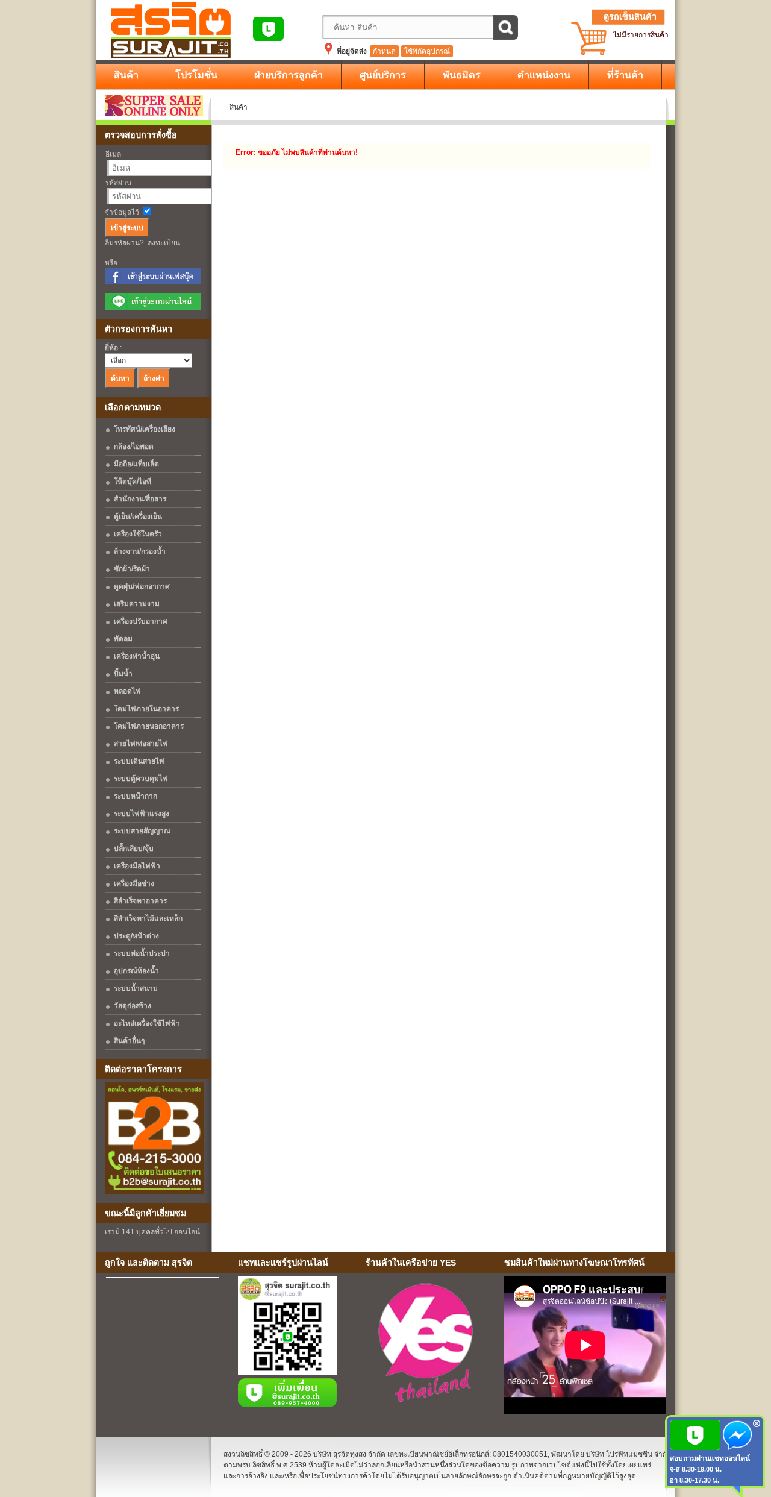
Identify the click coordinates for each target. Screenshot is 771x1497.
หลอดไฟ (127, 691)
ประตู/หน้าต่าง (136, 936)
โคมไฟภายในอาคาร (146, 709)
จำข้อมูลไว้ (122, 212)
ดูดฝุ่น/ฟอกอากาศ (142, 586)
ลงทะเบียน (164, 243)
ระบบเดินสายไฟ (139, 761)
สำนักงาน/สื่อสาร (140, 499)
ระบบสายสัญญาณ (142, 831)
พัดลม (123, 639)
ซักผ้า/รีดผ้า (132, 569)
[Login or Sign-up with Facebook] (153, 281)
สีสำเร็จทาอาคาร (140, 901)
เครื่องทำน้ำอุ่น (137, 656)
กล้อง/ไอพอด (134, 446)
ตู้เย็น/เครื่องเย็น (138, 516)
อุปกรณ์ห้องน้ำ (136, 971)
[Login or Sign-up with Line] (153, 307)
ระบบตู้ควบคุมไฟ (141, 778)
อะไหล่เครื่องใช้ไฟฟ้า (147, 1023)
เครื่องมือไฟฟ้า (137, 866)
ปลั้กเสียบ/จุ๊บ (134, 848)
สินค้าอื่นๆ (129, 1041)
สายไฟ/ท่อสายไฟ (141, 743)
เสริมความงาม (137, 604)
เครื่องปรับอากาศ (140, 621)
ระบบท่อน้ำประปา (142, 953)
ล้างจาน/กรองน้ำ (140, 551)
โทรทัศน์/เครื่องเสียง (144, 429)
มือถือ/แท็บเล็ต (136, 464)
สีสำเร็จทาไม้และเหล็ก (148, 918)
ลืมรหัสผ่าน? (124, 243)
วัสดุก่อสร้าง (132, 1006)
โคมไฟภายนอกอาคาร (149, 726)
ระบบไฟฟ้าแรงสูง (141, 813)
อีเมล (113, 154)
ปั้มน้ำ (123, 674)
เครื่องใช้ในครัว (138, 534)
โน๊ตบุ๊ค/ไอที (132, 481)
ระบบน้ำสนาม (136, 988)
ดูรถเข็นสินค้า (630, 17)
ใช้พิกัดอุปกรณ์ (427, 51)
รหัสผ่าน (118, 182)
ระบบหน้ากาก (135, 796)
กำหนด (384, 51)
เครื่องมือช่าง (134, 883)
